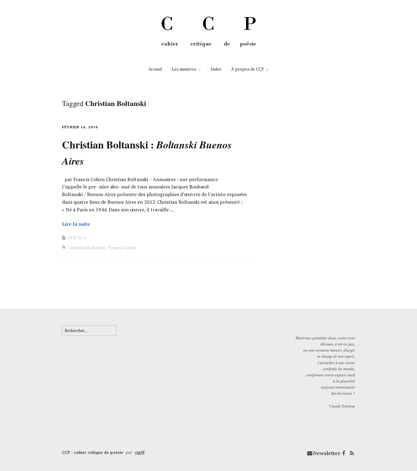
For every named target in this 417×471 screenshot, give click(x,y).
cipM (139, 452)
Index (216, 69)
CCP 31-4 (76, 237)
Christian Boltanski (86, 247)
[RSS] (351, 453)
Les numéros (184, 69)
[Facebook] (343, 453)
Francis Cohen (122, 247)
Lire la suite (76, 224)
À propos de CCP (247, 69)
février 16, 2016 (80, 127)
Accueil (155, 69)
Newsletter (326, 453)
